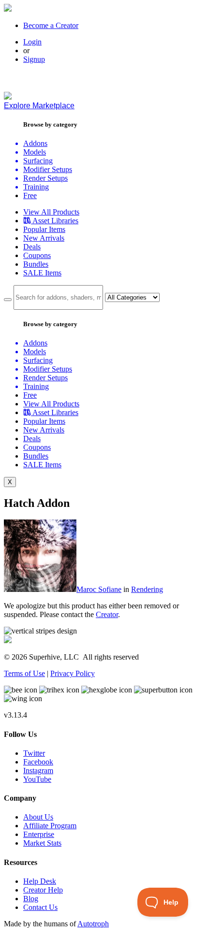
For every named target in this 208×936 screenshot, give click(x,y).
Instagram (38, 770)
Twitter (34, 753)
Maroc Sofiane (98, 589)
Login (32, 42)
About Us (38, 817)
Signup (34, 59)
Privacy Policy (72, 673)
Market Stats (42, 843)
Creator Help (43, 890)
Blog (30, 898)
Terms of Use (24, 673)
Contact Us (40, 907)
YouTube (37, 779)
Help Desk (39, 881)
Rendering (147, 589)
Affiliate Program (49, 825)
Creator (107, 614)
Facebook (38, 762)
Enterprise (38, 834)
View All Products (51, 212)
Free (30, 195)
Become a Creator (50, 25)
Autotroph (93, 924)
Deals (32, 247)
